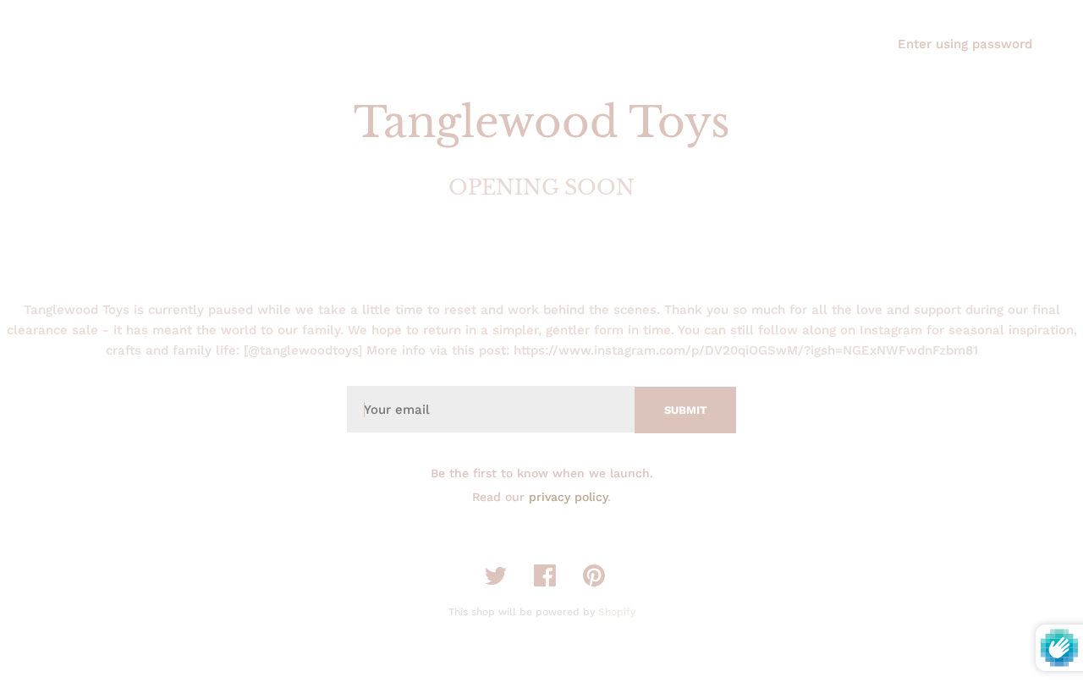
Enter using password (965, 44)
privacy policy (568, 497)
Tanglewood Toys (542, 122)
